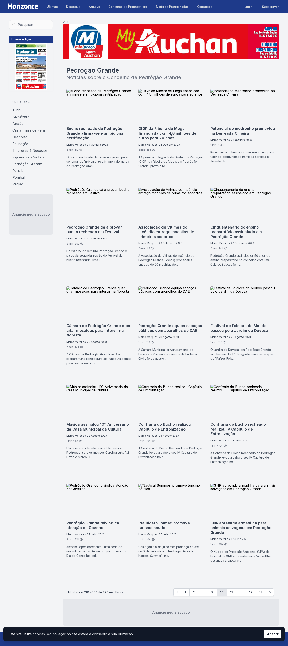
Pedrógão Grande (27, 164)
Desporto (19, 137)
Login (248, 6)
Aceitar (273, 634)
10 (221, 592)
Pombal (18, 177)
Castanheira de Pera (28, 130)
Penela (17, 170)
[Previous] (177, 592)
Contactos (204, 6)
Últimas (52, 6)
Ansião (17, 123)
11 (231, 592)
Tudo (16, 110)
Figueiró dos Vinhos (28, 157)
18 (260, 592)
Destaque (73, 6)
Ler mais (76, 177)
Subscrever (270, 6)
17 (250, 592)
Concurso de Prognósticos (128, 6)
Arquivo (94, 6)
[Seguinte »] (270, 592)
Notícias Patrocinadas (172, 6)
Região (17, 184)
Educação (20, 143)
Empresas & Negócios (29, 150)
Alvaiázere (20, 116)
